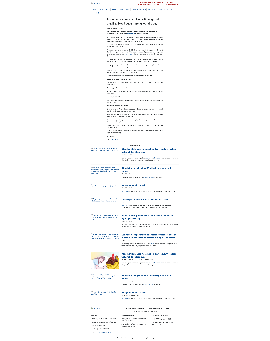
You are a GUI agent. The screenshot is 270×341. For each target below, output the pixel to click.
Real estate (151, 9)
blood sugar (131, 34)
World (166, 9)
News (121, 9)
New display (96, 13)
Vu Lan (152, 244)
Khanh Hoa (125, 205)
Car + (171, 9)
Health (159, 9)
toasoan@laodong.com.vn (103, 332)
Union (127, 9)
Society (95, 9)
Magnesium (125, 191)
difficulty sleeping (148, 177)
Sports (108, 9)
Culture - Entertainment (138, 9)
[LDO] (105, 150)
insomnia (148, 158)
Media (101, 9)
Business (114, 9)
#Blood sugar (114, 139)
